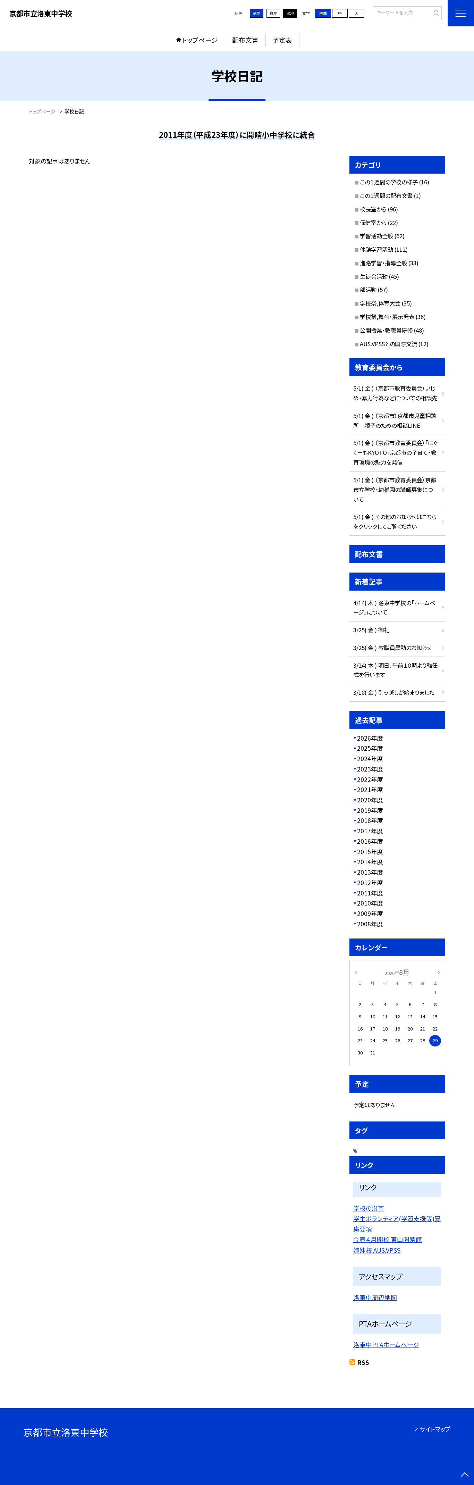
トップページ (200, 39)
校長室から (373, 209)
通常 (257, 13)
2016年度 (370, 841)
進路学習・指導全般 (383, 263)
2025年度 (370, 748)
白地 (273, 13)
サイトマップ (435, 1429)
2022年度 (370, 779)
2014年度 (370, 861)
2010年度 (370, 903)
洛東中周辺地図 (375, 1297)
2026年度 (370, 738)
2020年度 (370, 799)
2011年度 (370, 893)
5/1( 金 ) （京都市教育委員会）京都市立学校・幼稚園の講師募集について (394, 489)
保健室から (373, 222)
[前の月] (356, 971)
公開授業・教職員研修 (386, 330)
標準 (323, 13)
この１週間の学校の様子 (389, 182)
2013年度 (370, 872)
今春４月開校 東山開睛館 (387, 1239)
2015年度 (370, 851)
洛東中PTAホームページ (386, 1344)
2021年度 (370, 789)
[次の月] (439, 971)
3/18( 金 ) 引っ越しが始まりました (393, 692)
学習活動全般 (376, 236)
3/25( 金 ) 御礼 (371, 630)
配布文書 (245, 39)
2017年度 (370, 830)
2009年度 (370, 913)
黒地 (290, 13)
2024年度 (370, 758)
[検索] (436, 12)
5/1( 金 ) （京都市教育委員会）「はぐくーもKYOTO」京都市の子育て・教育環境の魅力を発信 (395, 452)
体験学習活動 (376, 249)
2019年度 (370, 810)
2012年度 (370, 882)
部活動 (368, 289)
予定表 (282, 39)
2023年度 (370, 769)
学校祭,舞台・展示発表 (387, 316)
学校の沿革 (368, 1207)
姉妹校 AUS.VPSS (376, 1249)
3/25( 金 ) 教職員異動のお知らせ (392, 647)
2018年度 (370, 820)
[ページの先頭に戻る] (464, 1475)
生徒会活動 (374, 276)
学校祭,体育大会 (380, 303)
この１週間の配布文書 (386, 195)
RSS (363, 1362)
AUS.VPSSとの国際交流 (388, 344)
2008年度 (370, 923)
